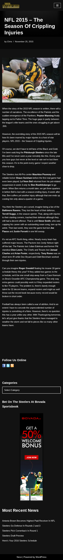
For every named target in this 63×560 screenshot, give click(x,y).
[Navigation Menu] (57, 5)
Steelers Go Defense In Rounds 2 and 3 (21, 525)
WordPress (41, 557)
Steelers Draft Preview (13, 535)
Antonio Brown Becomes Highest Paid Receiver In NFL (28, 520)
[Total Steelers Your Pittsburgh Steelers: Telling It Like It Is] (11, 5)
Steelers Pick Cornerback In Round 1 (20, 530)
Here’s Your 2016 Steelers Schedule (19, 540)
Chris (9, 42)
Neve (19, 557)
